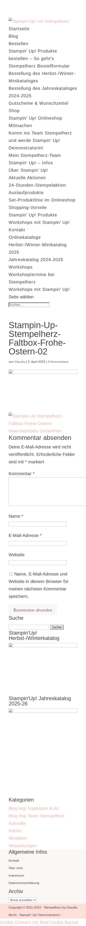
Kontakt (17, 229)
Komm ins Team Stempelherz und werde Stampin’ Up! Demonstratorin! (40, 140)
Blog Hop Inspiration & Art (34, 808)
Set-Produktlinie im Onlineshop (42, 200)
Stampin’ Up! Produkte (33, 214)
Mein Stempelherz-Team (35, 155)
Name (16, 516)
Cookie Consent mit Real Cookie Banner (39, 922)
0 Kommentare (58, 361)
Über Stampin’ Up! (28, 170)
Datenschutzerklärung (24, 883)
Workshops (21, 267)
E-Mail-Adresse (25, 535)
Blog (13, 36)
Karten (15, 830)
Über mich (16, 868)
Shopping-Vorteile (28, 207)
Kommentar (22, 473)
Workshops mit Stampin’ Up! (39, 222)
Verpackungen (23, 845)
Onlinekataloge (25, 237)
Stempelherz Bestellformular (39, 66)
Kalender (17, 823)
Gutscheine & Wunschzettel (38, 103)
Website (16, 554)
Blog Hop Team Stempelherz (37, 815)
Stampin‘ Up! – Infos (31, 162)
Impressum (16, 875)
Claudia (20, 361)
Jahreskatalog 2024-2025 (36, 259)
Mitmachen (20, 125)
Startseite (19, 28)
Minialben (18, 838)
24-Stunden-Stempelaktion (37, 185)
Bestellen (18, 43)
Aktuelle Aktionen (27, 177)
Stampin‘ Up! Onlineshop (35, 118)
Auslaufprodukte (26, 192)
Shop (14, 110)
